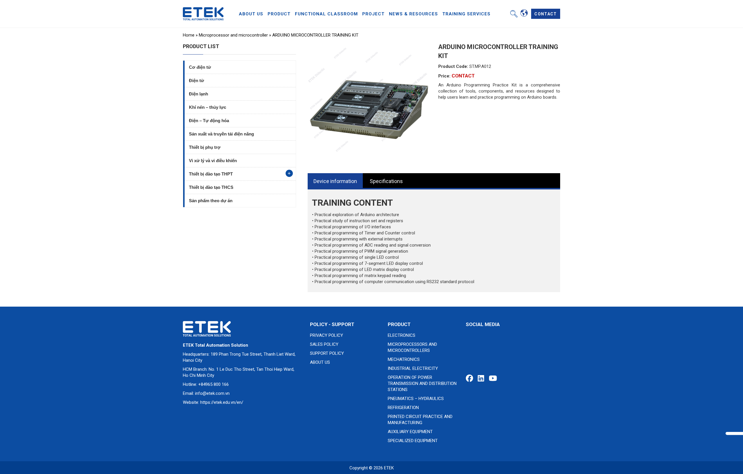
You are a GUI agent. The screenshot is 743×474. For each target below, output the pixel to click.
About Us (251, 14)
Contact (545, 14)
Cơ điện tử (200, 67)
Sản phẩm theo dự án (210, 200)
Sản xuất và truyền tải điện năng (221, 133)
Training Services (466, 14)
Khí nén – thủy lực (207, 107)
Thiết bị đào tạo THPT (211, 173)
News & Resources (413, 14)
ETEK (389, 468)
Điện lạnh (198, 93)
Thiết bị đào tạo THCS (211, 187)
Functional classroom (326, 14)
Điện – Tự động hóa (209, 120)
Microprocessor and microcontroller (233, 35)
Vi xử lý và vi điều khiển (213, 160)
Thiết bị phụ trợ (205, 147)
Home (188, 35)
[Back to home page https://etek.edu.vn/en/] (203, 13)
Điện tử (196, 80)
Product (279, 14)
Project (373, 14)
